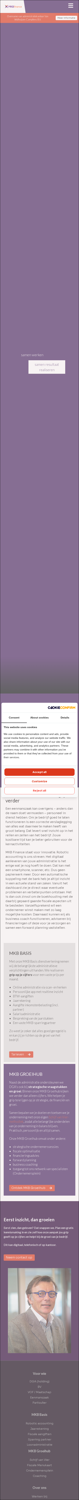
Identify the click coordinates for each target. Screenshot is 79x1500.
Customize (39, 781)
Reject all (39, 790)
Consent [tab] (14, 717)
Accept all (39, 772)
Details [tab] (65, 717)
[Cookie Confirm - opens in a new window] (61, 707)
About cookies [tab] (39, 717)
